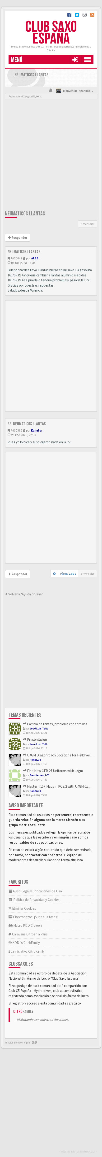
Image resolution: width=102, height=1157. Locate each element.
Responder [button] (19, 238)
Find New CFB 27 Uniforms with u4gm (54, 770)
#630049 (16, 258)
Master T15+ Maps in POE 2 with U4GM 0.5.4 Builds (63, 786)
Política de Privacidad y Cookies (36, 899)
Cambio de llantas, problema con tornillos (56, 724)
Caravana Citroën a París (29, 934)
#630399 (16, 430)
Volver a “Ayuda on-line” (25, 594)
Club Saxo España (51, 33)
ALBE (34, 258)
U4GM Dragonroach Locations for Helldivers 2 (60, 755)
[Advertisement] (51, 156)
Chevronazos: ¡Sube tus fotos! (35, 917)
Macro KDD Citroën (27, 925)
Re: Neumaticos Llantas (27, 424)
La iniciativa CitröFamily (27, 951)
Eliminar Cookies (23, 908)
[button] (75, 59)
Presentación (36, 739)
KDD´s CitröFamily (26, 942)
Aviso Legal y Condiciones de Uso (37, 891)
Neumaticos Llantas (25, 213)
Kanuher (36, 430)
